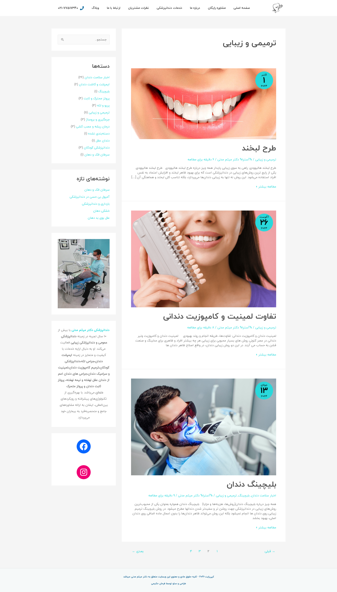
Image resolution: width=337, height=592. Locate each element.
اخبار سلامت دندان (263, 495)
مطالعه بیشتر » (266, 186)
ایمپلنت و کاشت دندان (94, 84)
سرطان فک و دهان (97, 155)
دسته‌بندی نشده (99, 134)
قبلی (270, 551)
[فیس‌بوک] (84, 446)
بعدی (138, 551)
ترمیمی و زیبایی (265, 159)
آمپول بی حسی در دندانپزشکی (90, 197)
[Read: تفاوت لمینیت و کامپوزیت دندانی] (203, 258)
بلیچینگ (244, 495)
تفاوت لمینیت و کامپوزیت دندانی (219, 316)
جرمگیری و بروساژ (98, 119)
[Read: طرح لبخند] (203, 103)
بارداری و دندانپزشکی (96, 204)
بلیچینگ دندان (251, 484)
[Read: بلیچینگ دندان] (203, 427)
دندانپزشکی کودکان (97, 148)
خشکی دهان (101, 211)
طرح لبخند (259, 148)
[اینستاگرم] (84, 472)
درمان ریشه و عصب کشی (93, 126)
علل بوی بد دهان (99, 218)
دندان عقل (103, 141)
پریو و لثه (103, 105)
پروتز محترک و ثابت (97, 98)
